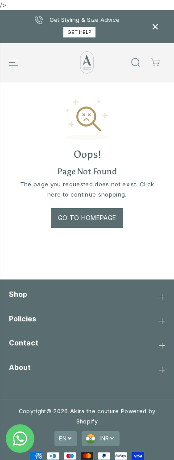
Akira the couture (95, 411)
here (54, 194)
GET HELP (79, 32)
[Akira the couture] (87, 62)
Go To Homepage (87, 218)
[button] (14, 62)
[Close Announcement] (155, 27)
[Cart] (155, 62)
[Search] (135, 62)
